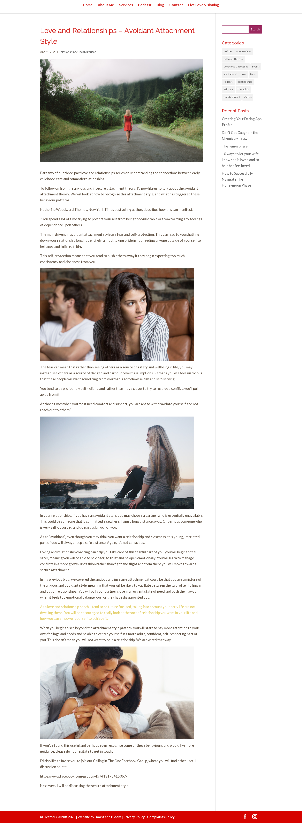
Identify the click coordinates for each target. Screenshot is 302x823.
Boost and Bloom (108, 817)
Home (88, 5)
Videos (248, 97)
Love (243, 74)
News (253, 74)
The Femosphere (235, 146)
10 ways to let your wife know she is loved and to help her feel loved (240, 160)
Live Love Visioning (203, 5)
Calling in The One (233, 58)
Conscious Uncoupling (236, 66)
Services (126, 5)
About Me (106, 5)
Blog (160, 5)
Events (256, 66)
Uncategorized (86, 51)
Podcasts (229, 81)
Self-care (228, 89)
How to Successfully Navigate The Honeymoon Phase (237, 179)
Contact (176, 5)
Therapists (243, 89)
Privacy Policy (134, 817)
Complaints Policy (161, 817)
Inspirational (230, 74)
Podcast (145, 5)
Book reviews (243, 51)
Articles (228, 51)
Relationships (67, 51)
